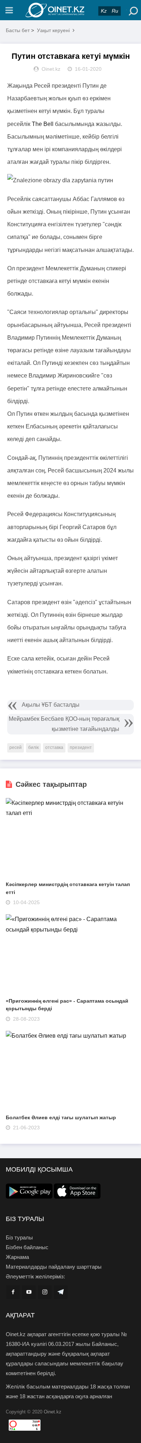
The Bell (43, 124)
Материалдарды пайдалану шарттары (54, 1267)
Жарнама (17, 1257)
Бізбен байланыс (27, 1247)
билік (33, 747)
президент (81, 747)
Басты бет (18, 30)
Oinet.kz (52, 1411)
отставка (54, 747)
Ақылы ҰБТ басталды (51, 705)
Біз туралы (19, 1237)
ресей (15, 747)
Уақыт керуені (53, 30)
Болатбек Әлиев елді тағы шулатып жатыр (61, 1117)
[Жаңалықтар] (70, 10)
